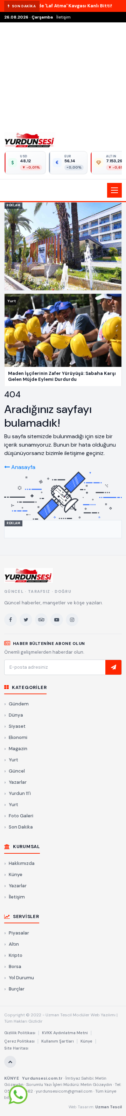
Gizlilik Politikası (19, 1033)
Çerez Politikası (19, 1041)
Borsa (15, 966)
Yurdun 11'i (20, 793)
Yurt (13, 760)
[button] (63, 190)
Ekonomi (18, 737)
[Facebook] (10, 619)
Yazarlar (18, 782)
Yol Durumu (21, 978)
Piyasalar (19, 933)
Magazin (18, 749)
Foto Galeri (21, 816)
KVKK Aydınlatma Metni (65, 1033)
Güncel (17, 771)
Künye (15, 874)
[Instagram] (72, 619)
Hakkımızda (22, 863)
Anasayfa (22, 467)
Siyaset (17, 726)
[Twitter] (26, 619)
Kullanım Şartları (57, 1041)
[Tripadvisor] (41, 619)
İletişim (63, 17)
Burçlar (16, 989)
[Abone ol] (113, 667)
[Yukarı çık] (10, 1062)
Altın (14, 944)
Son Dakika (21, 827)
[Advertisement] (63, 75)
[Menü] (114, 190)
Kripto (15, 955)
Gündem (19, 704)
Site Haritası (16, 1048)
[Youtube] (56, 619)
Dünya (16, 715)
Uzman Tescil (108, 1106)
